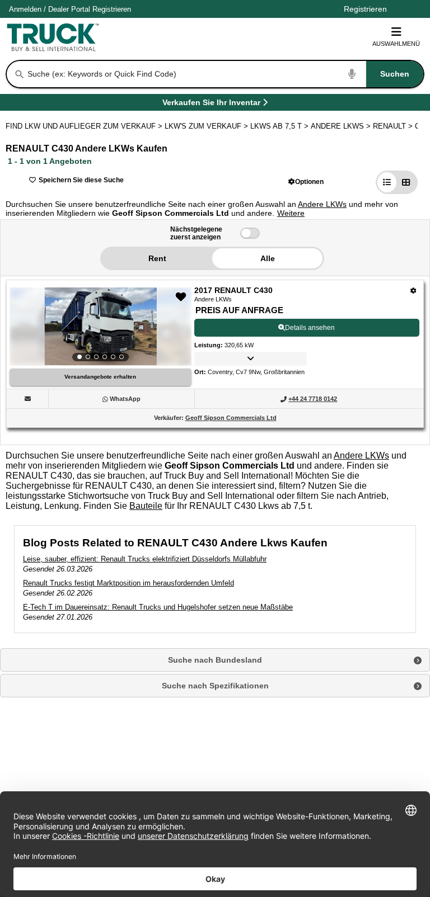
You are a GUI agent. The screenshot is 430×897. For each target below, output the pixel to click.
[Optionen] (413, 290)
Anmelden (25, 9)
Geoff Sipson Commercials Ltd (231, 417)
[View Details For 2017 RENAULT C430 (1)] (100, 326)
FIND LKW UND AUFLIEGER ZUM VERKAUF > (85, 126)
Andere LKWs (322, 204)
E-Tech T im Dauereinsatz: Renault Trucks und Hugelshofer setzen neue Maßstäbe (158, 607)
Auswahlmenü (396, 43)
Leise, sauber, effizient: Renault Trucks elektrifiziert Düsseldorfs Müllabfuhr (145, 559)
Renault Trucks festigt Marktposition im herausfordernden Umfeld (128, 583)
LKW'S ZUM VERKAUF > (207, 126)
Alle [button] (267, 258)
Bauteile (145, 506)
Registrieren (111, 9)
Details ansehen (310, 328)
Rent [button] (157, 258)
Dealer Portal (69, 9)
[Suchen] (19, 74)
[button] (306, 181)
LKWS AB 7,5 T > (280, 126)
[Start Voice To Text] (352, 74)
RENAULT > (394, 126)
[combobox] (224, 74)
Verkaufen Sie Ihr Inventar (211, 104)
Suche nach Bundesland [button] (215, 659)
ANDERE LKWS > (342, 126)
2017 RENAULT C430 (233, 290)
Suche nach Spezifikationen (215, 685)
